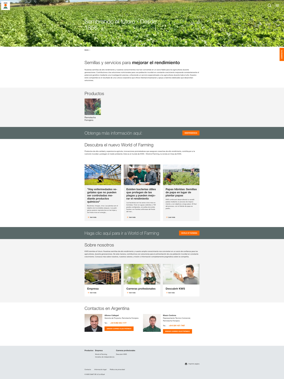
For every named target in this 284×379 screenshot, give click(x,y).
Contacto (88, 369)
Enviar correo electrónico (119, 329)
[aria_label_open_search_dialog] (269, 5)
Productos (89, 350)
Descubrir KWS (121, 354)
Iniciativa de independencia (104, 357)
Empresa (99, 350)
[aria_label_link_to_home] (5, 5)
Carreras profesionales (125, 350)
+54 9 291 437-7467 (177, 325)
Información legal (100, 369)
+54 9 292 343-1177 (118, 323)
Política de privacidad (117, 369)
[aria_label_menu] (277, 5)
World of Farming (101, 354)
